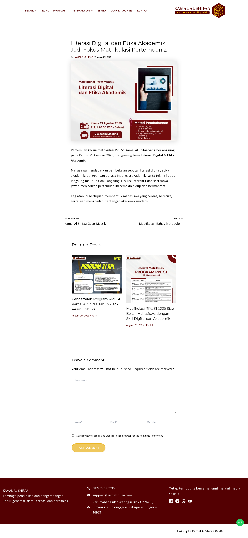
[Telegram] (177, 501)
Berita (102, 10)
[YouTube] (190, 501)
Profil (45, 10)
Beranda (30, 10)
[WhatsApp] (184, 501)
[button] (66, 10)
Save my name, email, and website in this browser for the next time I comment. (119, 435)
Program (59, 10)
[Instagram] (171, 501)
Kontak (142, 10)
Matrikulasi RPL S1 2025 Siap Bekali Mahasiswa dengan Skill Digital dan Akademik (150, 314)
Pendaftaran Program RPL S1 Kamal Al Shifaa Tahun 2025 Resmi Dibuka (96, 304)
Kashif (95, 315)
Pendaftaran (81, 10)
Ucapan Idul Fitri (121, 10)
